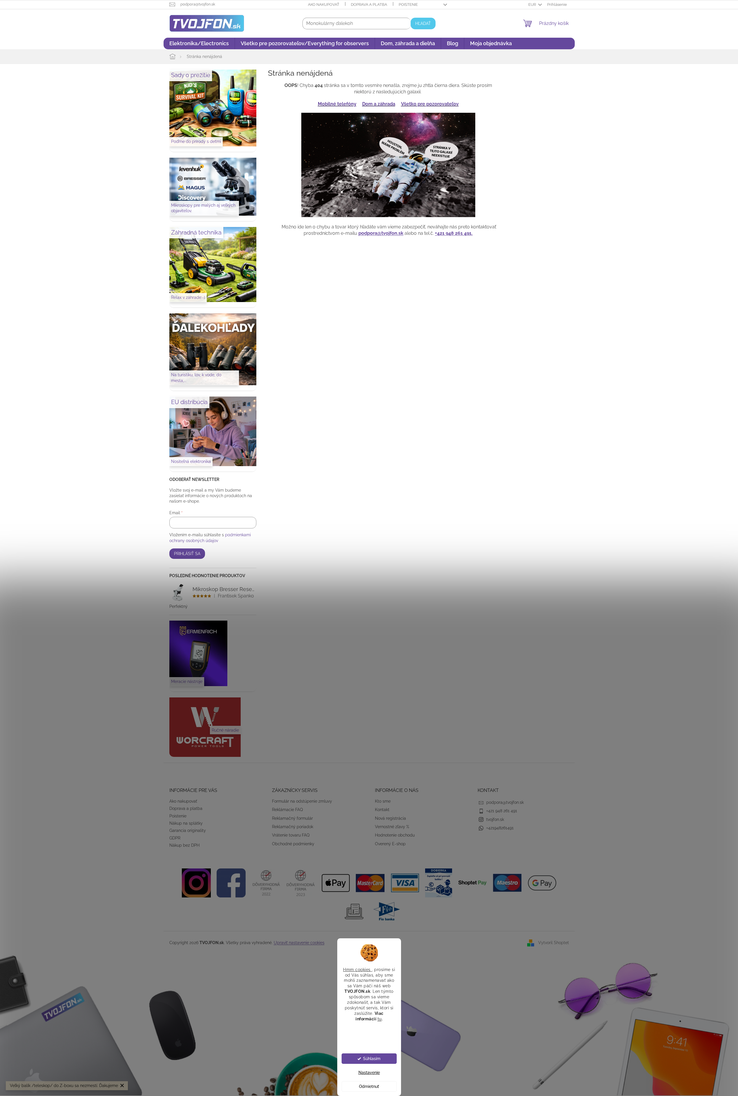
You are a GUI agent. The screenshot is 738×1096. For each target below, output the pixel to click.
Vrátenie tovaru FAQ (290, 835)
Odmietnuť (369, 1086)
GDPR (174, 838)
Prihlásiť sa (187, 553)
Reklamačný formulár (292, 818)
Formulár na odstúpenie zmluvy (302, 801)
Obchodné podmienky (293, 843)
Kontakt (382, 809)
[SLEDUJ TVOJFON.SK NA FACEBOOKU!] (231, 882)
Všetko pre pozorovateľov (430, 104)
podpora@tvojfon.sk (380, 233)
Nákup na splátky (186, 823)
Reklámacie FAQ (287, 809)
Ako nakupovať (323, 4)
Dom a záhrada (378, 104)
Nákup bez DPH (184, 845)
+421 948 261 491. (454, 233)
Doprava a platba (369, 4)
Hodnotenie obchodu (395, 835)
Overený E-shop (390, 843)
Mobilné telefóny (337, 104)
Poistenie (408, 4)
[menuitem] (199, 43)
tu (380, 1018)
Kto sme (383, 801)
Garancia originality (187, 830)
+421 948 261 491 (501, 810)
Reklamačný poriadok (292, 826)
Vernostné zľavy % (392, 826)
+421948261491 (500, 828)
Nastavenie (369, 1072)
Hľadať (423, 23)
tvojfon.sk (495, 819)
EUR (532, 4)
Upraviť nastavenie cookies (299, 942)
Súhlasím (371, 1058)
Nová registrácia (390, 818)
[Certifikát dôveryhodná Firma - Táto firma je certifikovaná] (265, 882)
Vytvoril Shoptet (553, 942)
